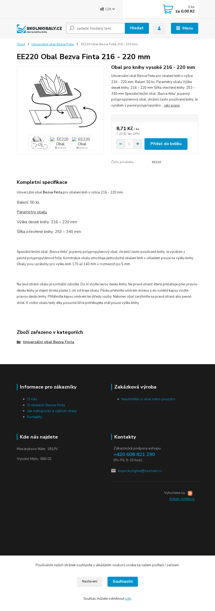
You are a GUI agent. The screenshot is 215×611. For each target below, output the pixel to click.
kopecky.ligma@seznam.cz (140, 470)
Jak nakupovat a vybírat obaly (52, 410)
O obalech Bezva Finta (46, 405)
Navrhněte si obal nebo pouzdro (148, 399)
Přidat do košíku (166, 143)
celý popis (172, 105)
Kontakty (34, 416)
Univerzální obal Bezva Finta (52, 44)
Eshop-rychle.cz (182, 499)
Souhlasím (123, 581)
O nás (32, 399)
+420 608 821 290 (134, 454)
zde (128, 598)
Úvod (21, 44)
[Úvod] (39, 28)
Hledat (137, 28)
